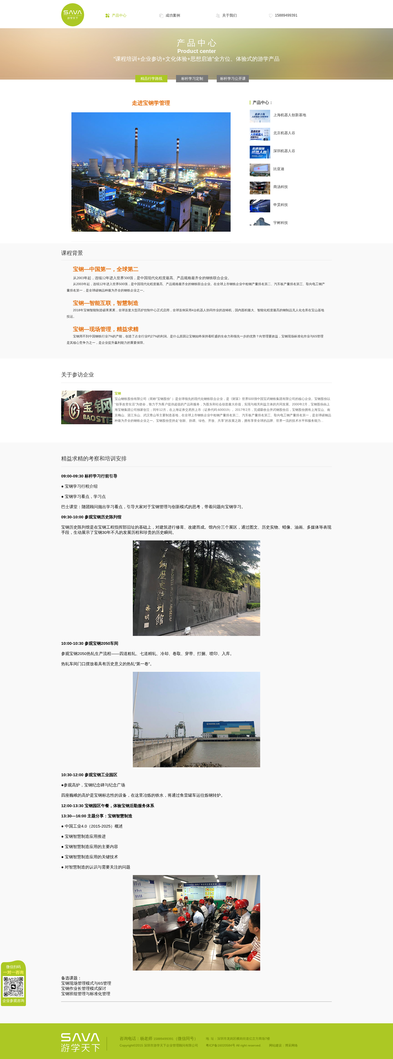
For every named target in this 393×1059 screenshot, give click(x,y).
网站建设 (275, 1045)
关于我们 (229, 15)
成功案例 (173, 15)
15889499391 (286, 15)
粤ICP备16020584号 (220, 1045)
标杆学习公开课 (233, 78)
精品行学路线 (151, 78)
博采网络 (291, 1045)
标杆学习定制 (192, 78)
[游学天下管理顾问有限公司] (77, 19)
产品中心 (119, 15)
